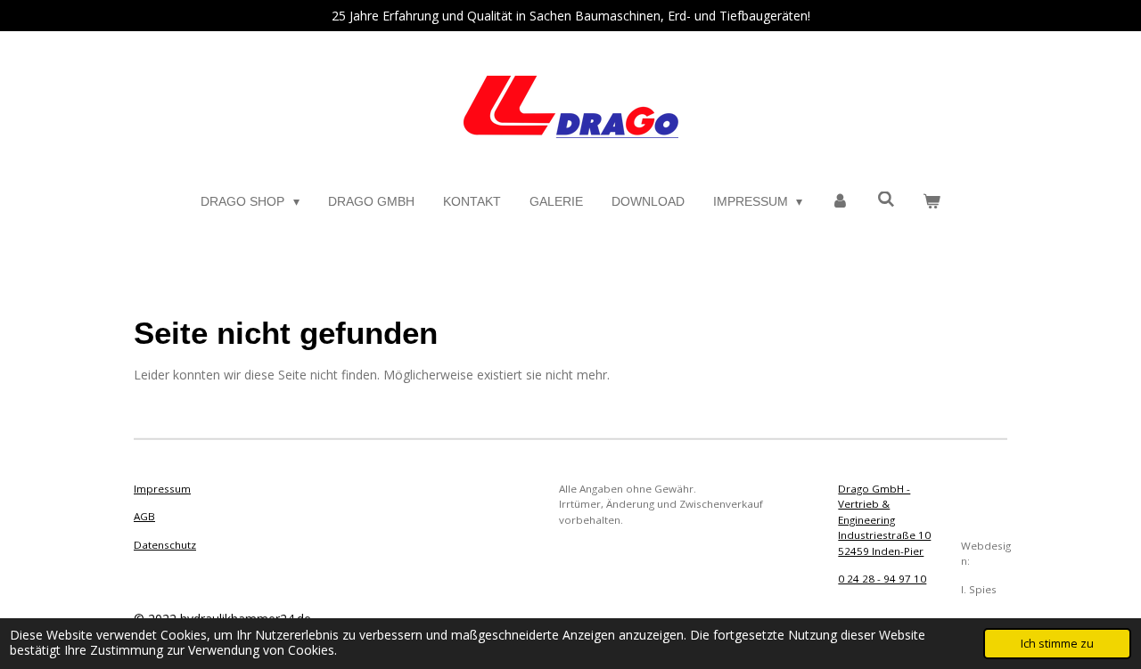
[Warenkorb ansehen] (931, 202)
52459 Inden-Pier (880, 551)
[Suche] (886, 199)
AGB (144, 516)
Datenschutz (165, 544)
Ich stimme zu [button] (1057, 643)
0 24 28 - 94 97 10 (882, 578)
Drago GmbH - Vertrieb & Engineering (874, 504)
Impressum (162, 488)
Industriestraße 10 (884, 535)
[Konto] (839, 202)
